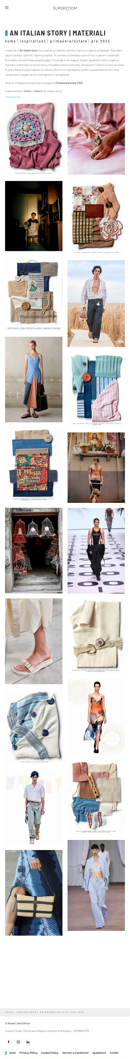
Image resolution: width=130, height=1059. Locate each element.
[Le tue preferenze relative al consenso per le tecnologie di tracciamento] (6, 1053)
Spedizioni (99, 1052)
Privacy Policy (28, 1052)
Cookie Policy (49, 1052)
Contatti (10, 1052)
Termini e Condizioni (75, 1052)
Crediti (114, 1052)
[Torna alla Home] (65, 7)
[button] (6, 7)
